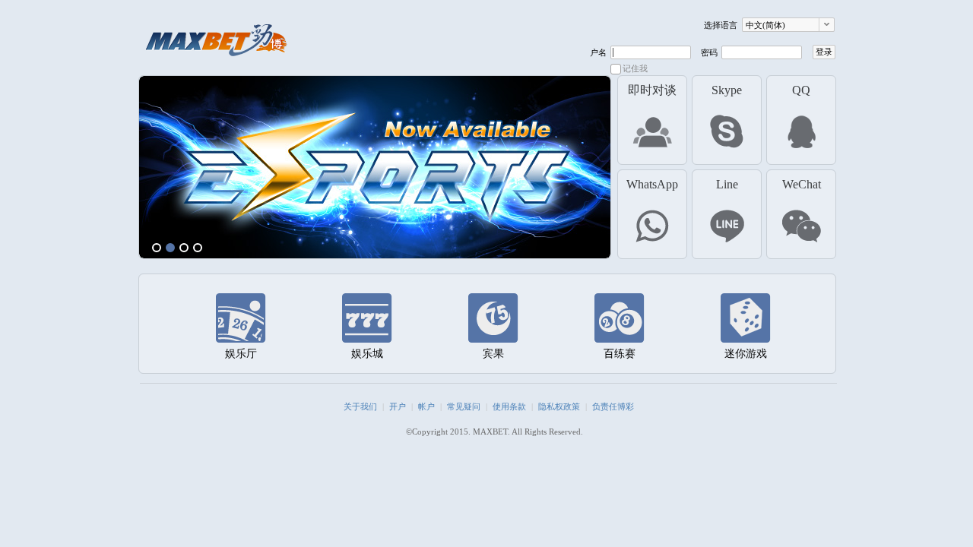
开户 (397, 406)
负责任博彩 (613, 406)
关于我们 (360, 406)
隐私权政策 (559, 406)
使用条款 (509, 406)
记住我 (635, 68)
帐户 (426, 406)
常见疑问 (463, 406)
